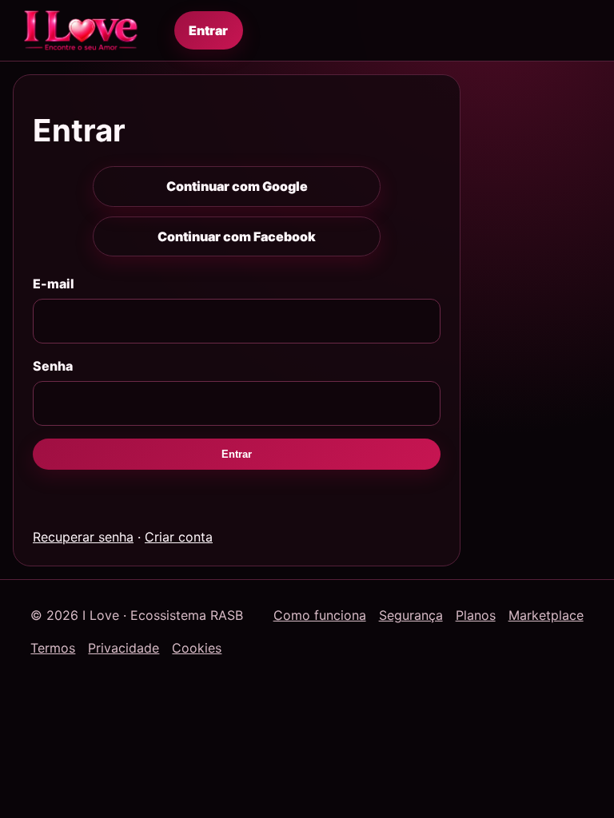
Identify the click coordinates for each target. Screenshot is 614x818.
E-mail (53, 284)
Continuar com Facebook (236, 236)
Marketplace (546, 615)
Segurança (411, 615)
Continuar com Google (237, 186)
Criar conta (179, 537)
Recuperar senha (83, 537)
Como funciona (319, 615)
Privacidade (123, 648)
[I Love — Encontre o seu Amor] (81, 30)
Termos (52, 648)
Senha (53, 366)
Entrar (208, 30)
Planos (476, 615)
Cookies (196, 648)
